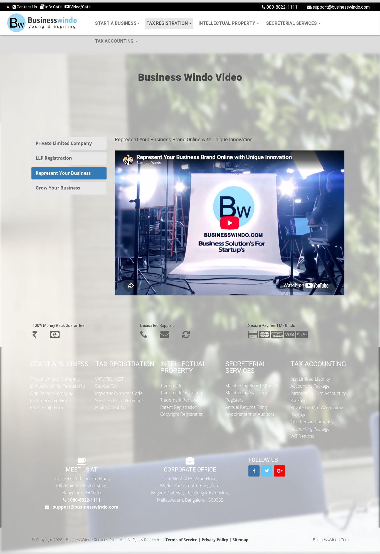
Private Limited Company (64, 143)
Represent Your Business (63, 173)
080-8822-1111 (281, 7)
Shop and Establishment (119, 400)
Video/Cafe (80, 7)
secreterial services (292, 23)
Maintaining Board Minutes (251, 386)
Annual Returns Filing (246, 407)
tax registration (167, 23)
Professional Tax (110, 407)
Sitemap (240, 539)
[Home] (8, 7)
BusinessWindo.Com (331, 539)
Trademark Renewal (179, 400)
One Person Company (51, 393)
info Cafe (53, 7)
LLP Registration (54, 158)
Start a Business (116, 23)
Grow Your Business (58, 188)
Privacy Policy (215, 539)
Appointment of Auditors (249, 414)
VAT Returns (302, 436)
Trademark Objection (181, 393)
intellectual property (227, 23)
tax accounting (115, 41)
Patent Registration (178, 407)
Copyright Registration (182, 414)
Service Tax (106, 386)
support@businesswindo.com (341, 7)
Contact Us (26, 7)
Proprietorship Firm (49, 400)
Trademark (170, 386)
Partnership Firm (46, 407)
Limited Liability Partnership (57, 386)
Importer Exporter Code (119, 393)
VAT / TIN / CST (109, 379)
